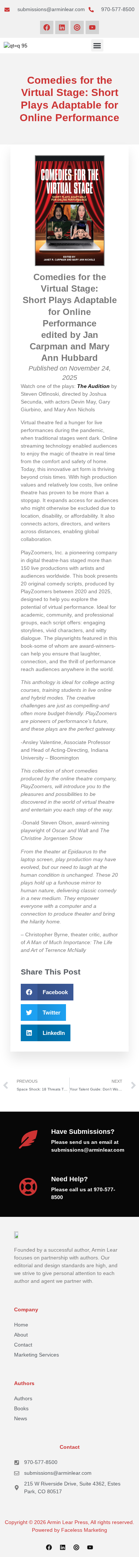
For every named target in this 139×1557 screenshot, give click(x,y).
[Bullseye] (77, 27)
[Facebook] (46, 27)
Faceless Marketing (84, 1530)
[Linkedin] (62, 27)
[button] (97, 45)
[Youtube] (92, 27)
